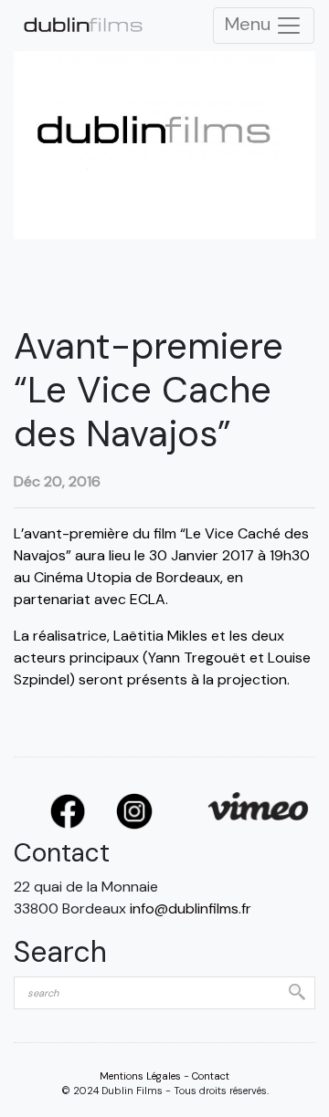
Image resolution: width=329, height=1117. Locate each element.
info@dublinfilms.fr (190, 908)
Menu (250, 24)
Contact (210, 1076)
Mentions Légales (140, 1076)
